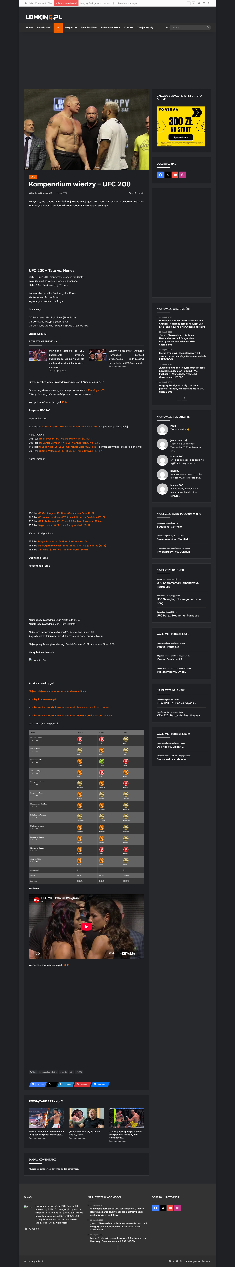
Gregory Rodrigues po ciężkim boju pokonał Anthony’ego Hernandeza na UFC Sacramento (125, 3)
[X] (30, 1229)
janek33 (174, 470)
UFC (58, 27)
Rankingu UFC (96, 390)
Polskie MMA (44, 27)
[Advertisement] (117, 59)
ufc (71, 1072)
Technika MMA (89, 27)
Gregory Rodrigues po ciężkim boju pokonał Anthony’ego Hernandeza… (125, 1134)
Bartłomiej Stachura (40, 193)
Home (29, 27)
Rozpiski (69, 27)
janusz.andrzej (178, 440)
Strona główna (192, 1261)
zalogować (45, 1169)
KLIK (64, 402)
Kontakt (128, 27)
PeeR (173, 425)
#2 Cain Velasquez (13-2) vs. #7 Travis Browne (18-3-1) (71, 450)
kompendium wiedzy (48, 1072)
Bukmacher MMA (110, 27)
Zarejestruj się (145, 27)
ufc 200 (79, 1072)
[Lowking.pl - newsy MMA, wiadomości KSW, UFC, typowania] (44, 18)
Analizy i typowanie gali (43, 699)
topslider (63, 1072)
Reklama (206, 1261)
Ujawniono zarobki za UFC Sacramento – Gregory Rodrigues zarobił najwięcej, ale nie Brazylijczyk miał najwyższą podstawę (66, 358)
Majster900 (176, 456)
